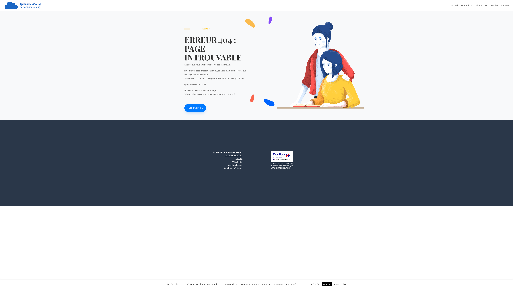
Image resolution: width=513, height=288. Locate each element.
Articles (494, 5)
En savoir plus (339, 284)
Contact (505, 5)
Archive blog (237, 162)
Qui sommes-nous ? (233, 155)
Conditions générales (233, 168)
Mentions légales (235, 165)
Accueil (454, 5)
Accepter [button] (326, 284)
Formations (466, 5)
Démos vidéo (481, 5)
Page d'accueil (195, 108)
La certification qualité (280, 163)
